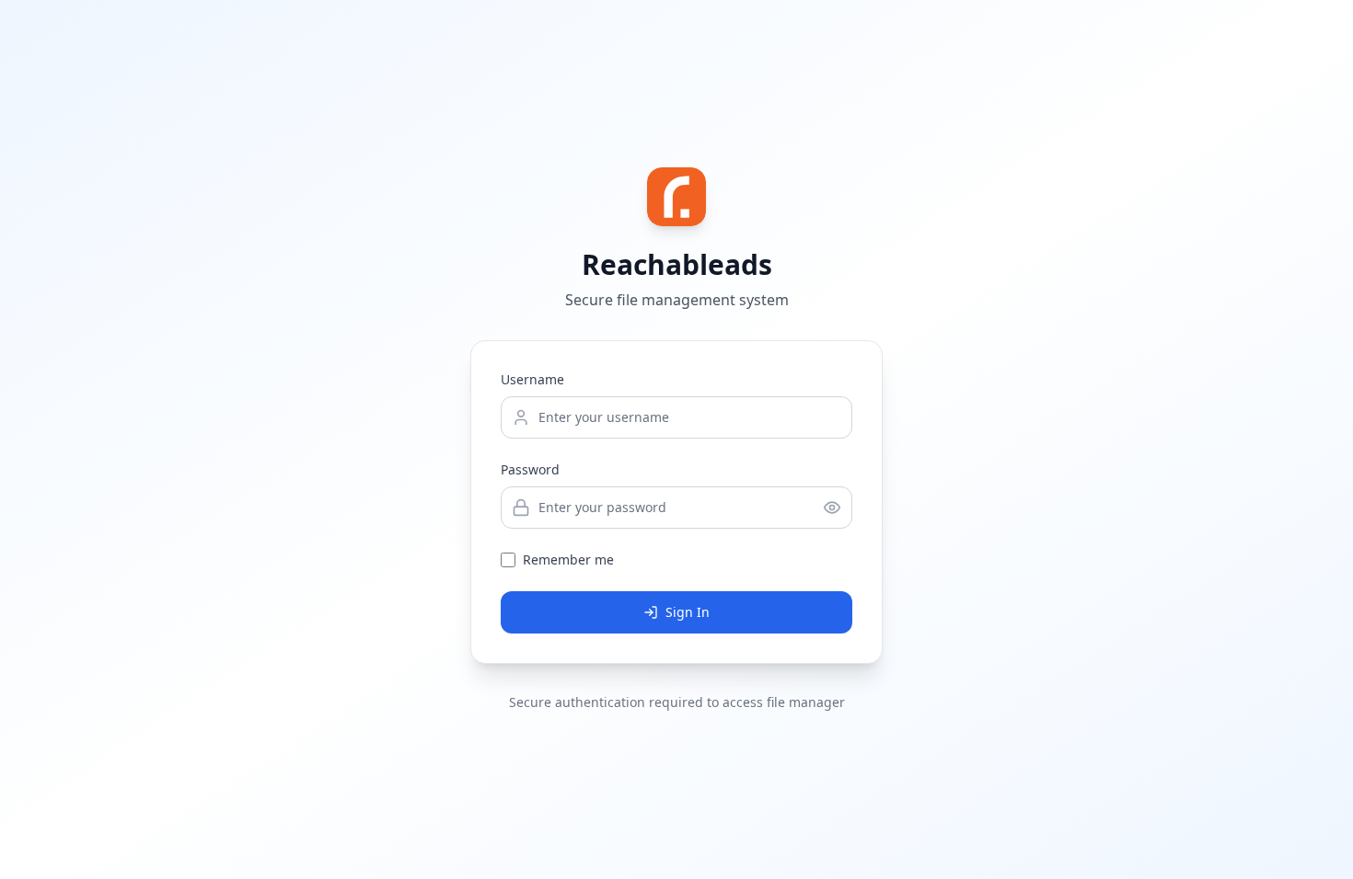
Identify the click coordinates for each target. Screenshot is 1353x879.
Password (530, 469)
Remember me (568, 559)
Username (532, 379)
